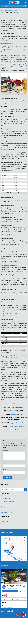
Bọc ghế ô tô (4, 521)
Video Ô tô (4, 510)
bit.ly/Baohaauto (16, 430)
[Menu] (2, 2)
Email (5, 470)
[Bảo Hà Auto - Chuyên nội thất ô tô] (14, 2)
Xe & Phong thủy (5, 498)
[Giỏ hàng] (25, 2)
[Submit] (25, 6)
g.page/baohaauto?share (19, 423)
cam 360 (6, 391)
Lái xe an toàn (4, 504)
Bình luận (5, 450)
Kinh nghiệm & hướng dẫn (7, 10)
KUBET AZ (3, 562)
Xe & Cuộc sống (17, 10)
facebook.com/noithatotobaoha (17, 426)
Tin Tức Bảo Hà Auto (6, 512)
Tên (4, 463)
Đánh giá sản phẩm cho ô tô (8, 507)
